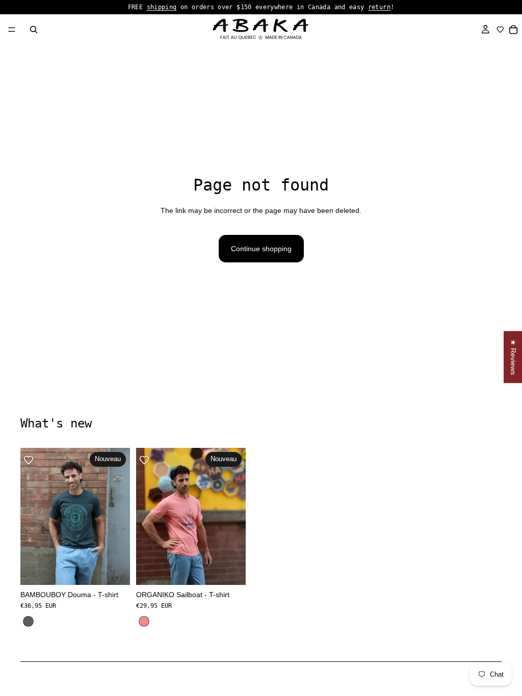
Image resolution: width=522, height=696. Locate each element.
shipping (162, 7)
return (379, 7)
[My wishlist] (500, 29)
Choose (122, 569)
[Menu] (11, 29)
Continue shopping (261, 249)
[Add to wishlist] (28, 460)
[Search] (33, 29)
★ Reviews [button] (513, 357)
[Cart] (513, 29)
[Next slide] (490, 538)
